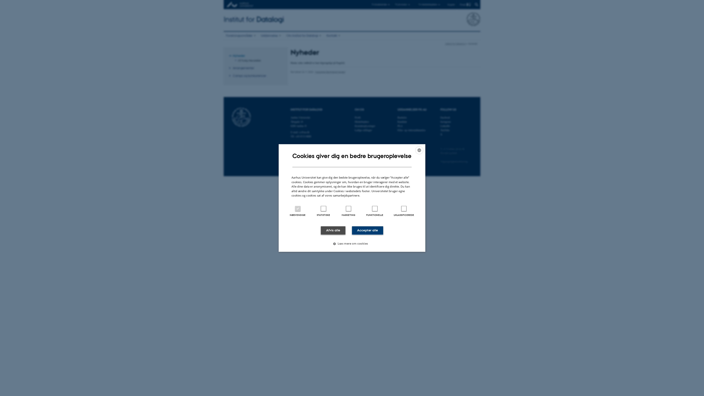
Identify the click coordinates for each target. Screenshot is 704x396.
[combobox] (419, 150)
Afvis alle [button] (333, 230)
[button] (352, 244)
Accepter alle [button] (367, 230)
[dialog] (352, 198)
